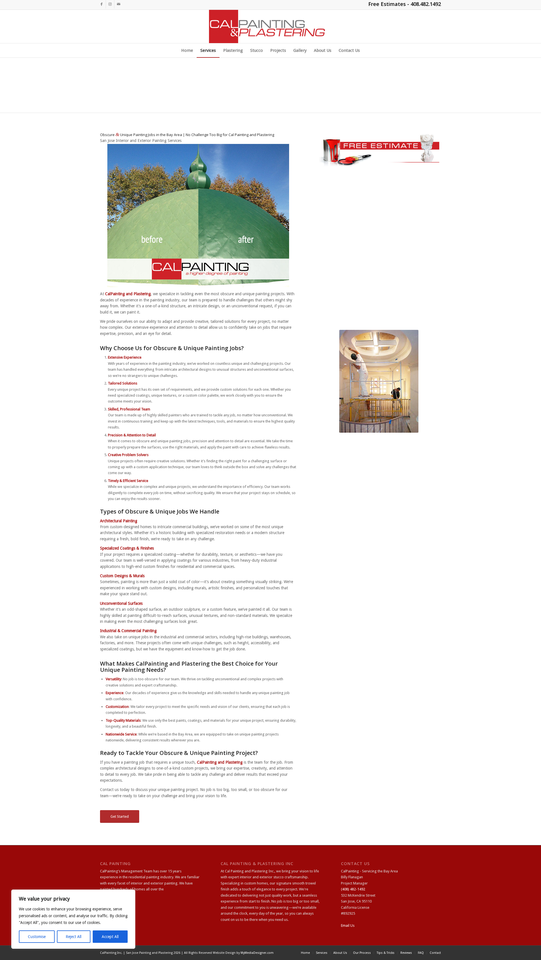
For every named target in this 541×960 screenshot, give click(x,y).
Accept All (110, 936)
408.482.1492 (426, 4)
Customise (37, 936)
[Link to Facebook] (101, 4)
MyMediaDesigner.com (257, 953)
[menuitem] (187, 50)
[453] (270, 26)
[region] (73, 919)
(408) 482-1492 (353, 889)
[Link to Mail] (118, 4)
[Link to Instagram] (110, 4)
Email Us (347, 925)
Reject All (73, 936)
